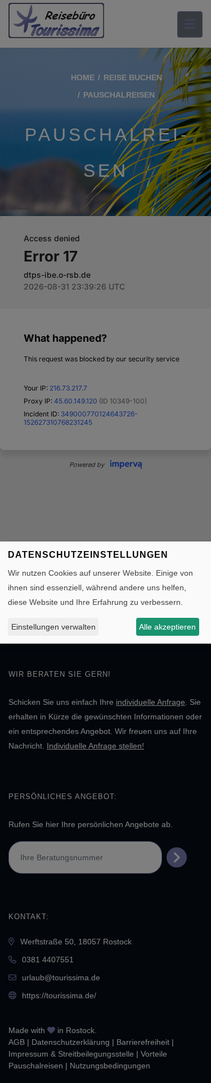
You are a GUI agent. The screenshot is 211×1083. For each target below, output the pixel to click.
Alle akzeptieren (167, 626)
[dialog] (105, 593)
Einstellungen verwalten (53, 626)
